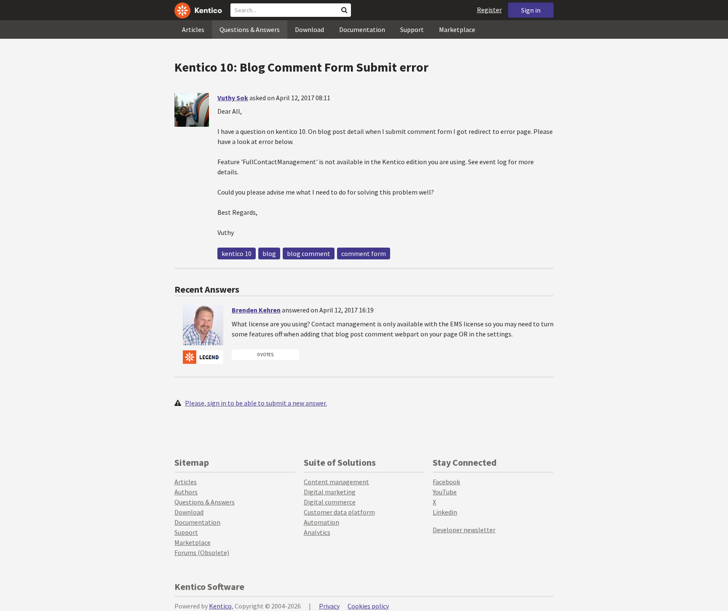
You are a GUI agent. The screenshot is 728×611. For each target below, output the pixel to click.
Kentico (220, 606)
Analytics (317, 532)
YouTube (445, 492)
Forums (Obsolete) (201, 552)
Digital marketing (330, 492)
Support (412, 29)
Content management (336, 482)
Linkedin (445, 512)
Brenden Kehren (256, 310)
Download (309, 29)
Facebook (446, 482)
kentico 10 (237, 253)
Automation (321, 522)
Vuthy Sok (232, 97)
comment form (363, 253)
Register (489, 9)
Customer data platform (339, 512)
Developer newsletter (464, 530)
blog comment (308, 253)
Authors (186, 492)
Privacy (329, 606)
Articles (193, 29)
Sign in (531, 10)
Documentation (362, 29)
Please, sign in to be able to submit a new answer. (256, 403)
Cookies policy (368, 606)
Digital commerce (330, 502)
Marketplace (457, 29)
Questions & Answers (249, 29)
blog (269, 253)
